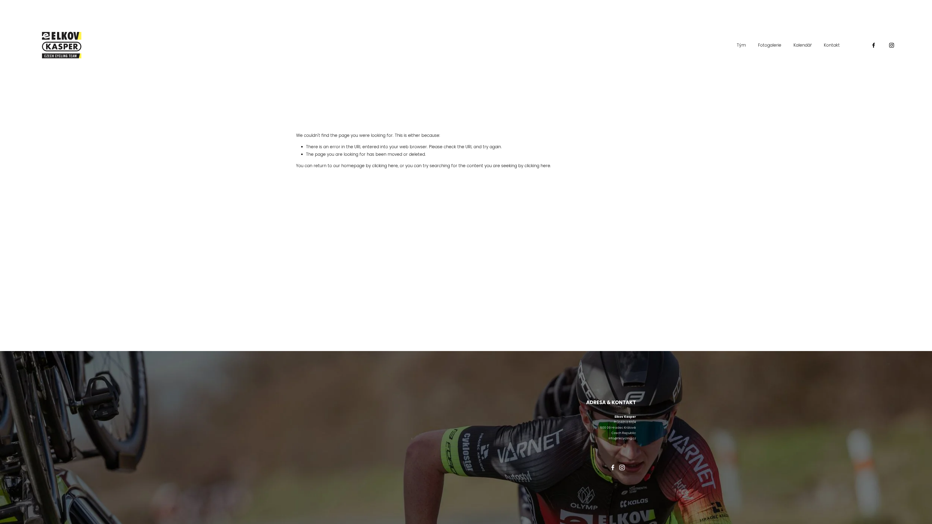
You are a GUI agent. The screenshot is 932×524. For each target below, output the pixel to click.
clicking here (385, 166)
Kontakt (832, 45)
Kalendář (802, 45)
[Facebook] (874, 45)
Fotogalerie (769, 45)
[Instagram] (892, 45)
